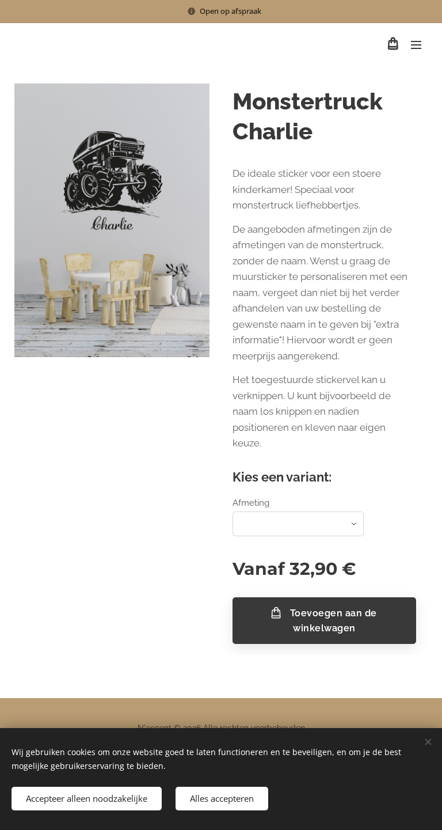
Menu (416, 44)
